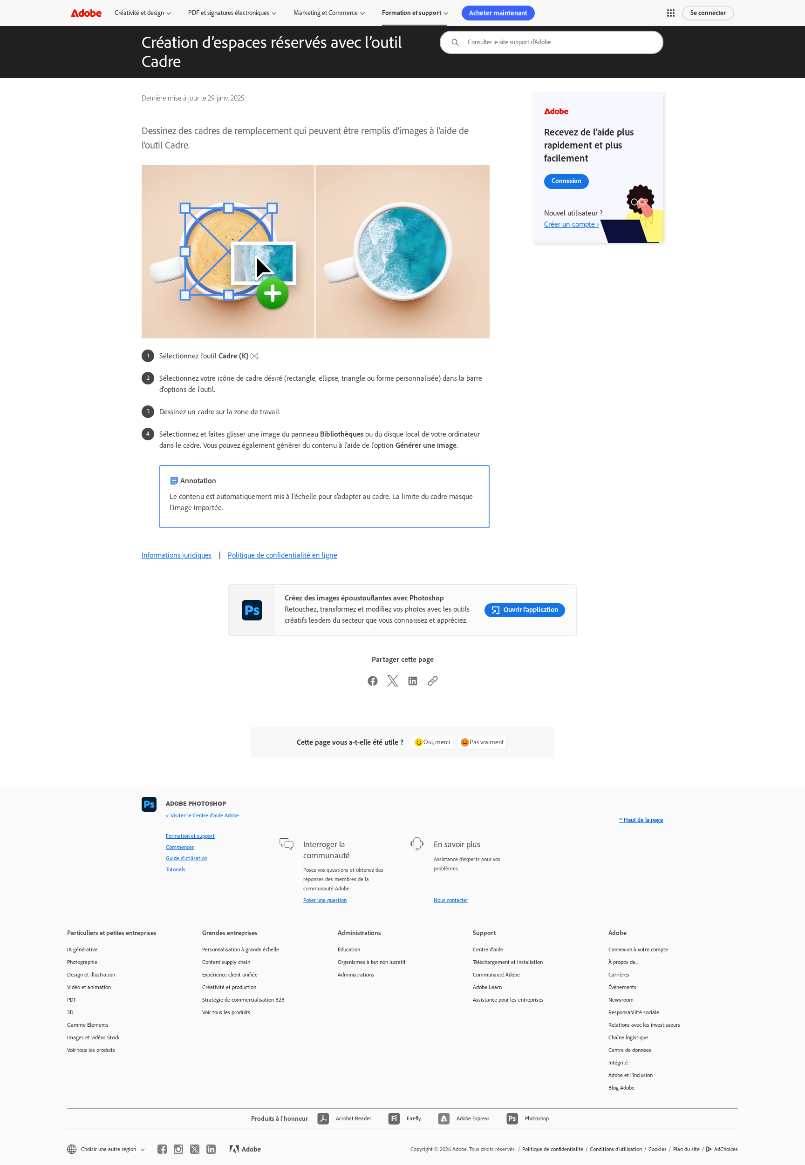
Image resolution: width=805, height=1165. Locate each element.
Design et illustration (91, 974)
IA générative (82, 949)
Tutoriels (175, 869)
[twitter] (194, 1149)
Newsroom (621, 1000)
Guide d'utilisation (186, 858)
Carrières (618, 974)
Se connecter (708, 13)
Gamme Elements (88, 1025)
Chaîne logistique (628, 1037)
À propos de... (623, 962)
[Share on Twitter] (392, 684)
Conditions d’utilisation (616, 1149)
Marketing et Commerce (325, 13)
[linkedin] (211, 1149)
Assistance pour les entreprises (508, 1000)
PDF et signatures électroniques (228, 13)
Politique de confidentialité (552, 1149)
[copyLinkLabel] (432, 684)
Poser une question (325, 900)
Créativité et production (229, 987)
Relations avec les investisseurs (644, 1025)
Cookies (657, 1149)
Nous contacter (451, 900)
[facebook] (162, 1149)
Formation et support (411, 13)
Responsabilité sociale (633, 1012)
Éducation (349, 949)
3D (70, 1012)
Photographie (82, 962)
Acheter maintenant (498, 13)
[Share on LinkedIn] (412, 684)
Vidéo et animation (89, 987)
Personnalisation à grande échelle (240, 949)
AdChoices (726, 1149)
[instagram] (178, 1149)
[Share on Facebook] (372, 684)
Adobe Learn (487, 987)
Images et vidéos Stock (93, 1037)
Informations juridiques (176, 555)
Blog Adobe (621, 1087)
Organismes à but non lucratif (371, 962)
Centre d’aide (488, 949)
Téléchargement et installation (508, 962)
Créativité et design (139, 13)
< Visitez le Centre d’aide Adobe (202, 815)
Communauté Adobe (496, 974)
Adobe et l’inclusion (630, 1075)
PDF (71, 1000)
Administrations (356, 974)
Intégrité (618, 1062)
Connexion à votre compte (638, 949)
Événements (622, 987)
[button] (670, 13)
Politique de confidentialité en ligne (282, 555)
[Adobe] (86, 13)
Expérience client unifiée (230, 974)
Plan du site (686, 1149)
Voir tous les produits (91, 1050)
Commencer (180, 847)
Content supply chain (226, 962)
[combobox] (551, 42)
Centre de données (629, 1050)
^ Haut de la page (641, 819)
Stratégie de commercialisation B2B (243, 1000)
